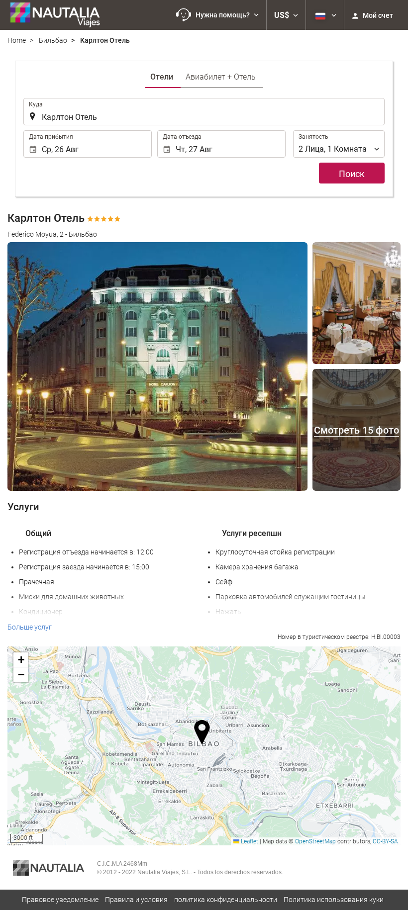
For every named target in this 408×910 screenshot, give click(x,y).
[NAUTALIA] (59, 15)
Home (16, 40)
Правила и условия (136, 900)
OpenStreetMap (315, 841)
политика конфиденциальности (225, 900)
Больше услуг (29, 627)
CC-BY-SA (385, 841)
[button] (217, 15)
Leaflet (248, 841)
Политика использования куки (334, 900)
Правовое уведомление (60, 900)
